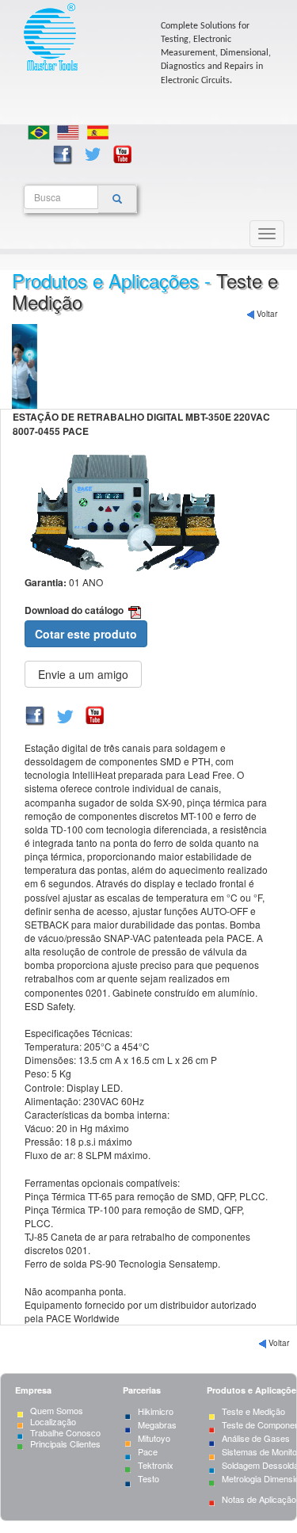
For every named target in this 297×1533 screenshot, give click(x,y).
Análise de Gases (256, 1438)
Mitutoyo (154, 1438)
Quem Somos (56, 1410)
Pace (148, 1451)
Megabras (157, 1424)
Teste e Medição (253, 1411)
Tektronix (155, 1465)
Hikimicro (155, 1411)
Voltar (265, 313)
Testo (148, 1478)
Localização (53, 1421)
